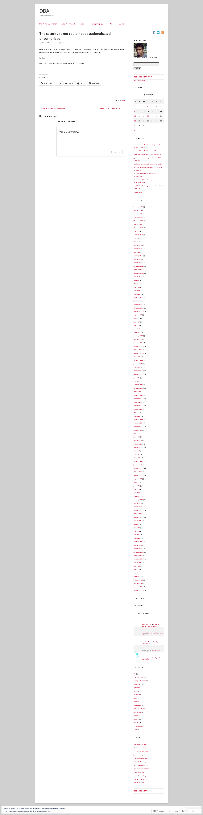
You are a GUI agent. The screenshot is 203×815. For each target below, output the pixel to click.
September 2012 (139, 475)
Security (136, 719)
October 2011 (138, 514)
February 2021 (138, 256)
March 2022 (137, 242)
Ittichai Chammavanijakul (142, 751)
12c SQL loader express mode (53, 109)
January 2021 (138, 259)
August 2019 (138, 315)
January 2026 (138, 210)
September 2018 (139, 353)
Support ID (137, 722)
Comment (115, 152)
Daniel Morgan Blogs (140, 744)
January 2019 (138, 339)
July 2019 (136, 318)
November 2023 (139, 228)
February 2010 (138, 580)
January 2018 (138, 364)
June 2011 (137, 528)
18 (148, 116)
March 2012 (137, 496)
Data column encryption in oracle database (147, 154)
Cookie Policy (46, 811)
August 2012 (138, 479)
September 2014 (139, 426)
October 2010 (138, 555)
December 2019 (138, 304)
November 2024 (139, 221)
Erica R (144, 642)
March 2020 (137, 294)
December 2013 (138, 444)
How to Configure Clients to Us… (151, 642)
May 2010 (137, 569)
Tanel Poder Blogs (139, 772)
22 (135, 121)
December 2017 (138, 367)
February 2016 (138, 395)
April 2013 (137, 454)
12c (135, 674)
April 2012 (137, 493)
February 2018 (138, 360)
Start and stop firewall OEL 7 (111, 109)
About (121, 24)
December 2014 (138, 423)
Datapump (137, 687)
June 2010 (137, 566)
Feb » (138, 131)
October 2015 (138, 402)
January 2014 (138, 440)
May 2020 (137, 287)
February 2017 (138, 384)
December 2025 (138, 214)
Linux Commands (68, 24)
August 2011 (138, 520)
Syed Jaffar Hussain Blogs (142, 769)
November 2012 (139, 468)
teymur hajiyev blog (140, 776)
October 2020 (138, 269)
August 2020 (138, 276)
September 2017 (139, 374)
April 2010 (137, 573)
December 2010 (138, 548)
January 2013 (138, 465)
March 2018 (137, 357)
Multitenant (137, 705)
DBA (44, 11)
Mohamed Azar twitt (144, 77)
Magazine (137, 701)
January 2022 (138, 245)
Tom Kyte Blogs (139, 779)
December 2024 (138, 217)
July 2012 (136, 482)
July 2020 (136, 280)
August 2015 (138, 409)
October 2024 (138, 224)
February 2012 (138, 500)
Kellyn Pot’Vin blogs (140, 762)
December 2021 (138, 249)
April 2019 (137, 329)
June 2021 (137, 252)
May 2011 (137, 531)
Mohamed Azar (140, 791)
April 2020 (137, 290)
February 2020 (138, 297)
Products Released (139, 709)
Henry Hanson (146, 624)
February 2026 (138, 207)
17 (143, 116)
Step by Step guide (97, 24)
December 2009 (138, 587)
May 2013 (137, 451)
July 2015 (136, 412)
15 (135, 116)
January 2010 (138, 583)
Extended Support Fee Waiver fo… (150, 625)
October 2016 (138, 392)
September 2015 (139, 405)
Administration (138, 677)
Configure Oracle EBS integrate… (152, 658)
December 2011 (138, 507)
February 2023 (138, 235)
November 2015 (139, 398)
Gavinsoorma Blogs (140, 748)
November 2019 (139, 308)
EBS (123, 100)
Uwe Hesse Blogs (139, 783)
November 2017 (139, 371)
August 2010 (138, 562)
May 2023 (137, 231)
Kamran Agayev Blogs (141, 758)
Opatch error (138, 192)
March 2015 (137, 416)
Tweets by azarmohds (139, 80)
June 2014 (137, 437)
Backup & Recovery (140, 681)
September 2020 (139, 273)
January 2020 (138, 301)
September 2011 (139, 517)
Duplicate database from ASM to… (152, 634)
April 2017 (137, 381)
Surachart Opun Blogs (140, 765)
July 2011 (136, 524)
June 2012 (137, 486)
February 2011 (138, 541)
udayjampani (146, 658)
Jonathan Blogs (138, 755)
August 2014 (138, 430)
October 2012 (138, 472)
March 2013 (137, 458)
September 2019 (139, 311)
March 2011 (137, 538)
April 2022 (137, 238)
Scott (143, 633)
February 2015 (138, 419)
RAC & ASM (137, 712)
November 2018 (139, 346)
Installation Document (48, 24)
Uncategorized (138, 726)
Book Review (137, 684)
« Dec (135, 131)
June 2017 (137, 378)
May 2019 (137, 325)
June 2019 (137, 322)
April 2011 (137, 534)
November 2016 (139, 388)
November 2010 (139, 552)
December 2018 (138, 343)
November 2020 (139, 266)
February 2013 (138, 461)
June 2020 (137, 283)
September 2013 (139, 447)
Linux (135, 698)
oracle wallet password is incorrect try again (148, 164)
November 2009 (139, 590)
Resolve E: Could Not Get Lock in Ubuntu (146, 151)
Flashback (137, 695)
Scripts (82, 24)
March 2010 (137, 576)
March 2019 (137, 332)
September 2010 (139, 559)
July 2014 (136, 433)
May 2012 (137, 489)
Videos (112, 24)
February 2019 (138, 336)
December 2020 (138, 262)
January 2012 (138, 503)
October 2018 (138, 350)
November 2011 (139, 510)
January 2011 (138, 545)
